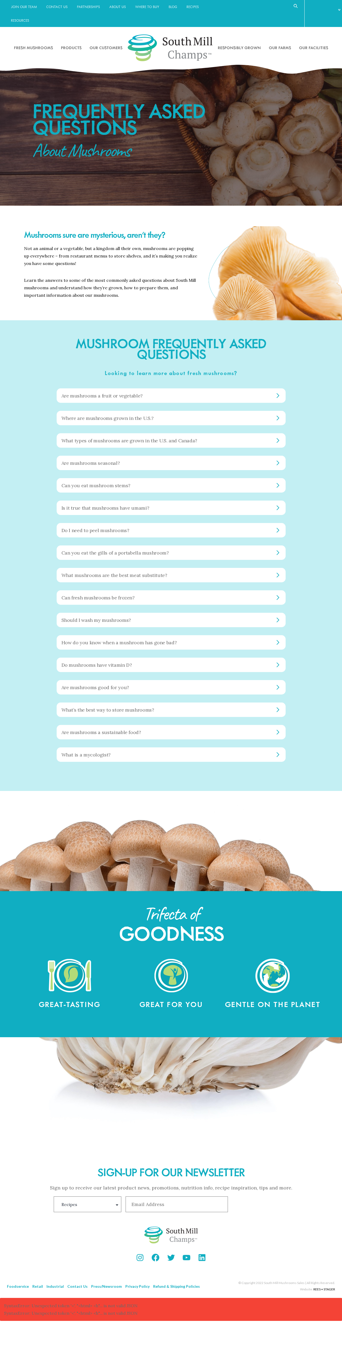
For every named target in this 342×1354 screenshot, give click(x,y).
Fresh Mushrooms (33, 47)
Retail (37, 1286)
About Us (117, 7)
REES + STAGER (324, 1289)
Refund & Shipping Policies (176, 1286)
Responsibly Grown (239, 47)
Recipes (192, 7)
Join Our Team (24, 7)
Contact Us (57, 7)
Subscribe (260, 1204)
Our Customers (106, 47)
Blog (173, 7)
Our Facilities (313, 47)
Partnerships (88, 7)
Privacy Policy (137, 1286)
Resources (20, 20)
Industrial (55, 1286)
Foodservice (18, 1286)
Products (71, 47)
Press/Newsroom (106, 1286)
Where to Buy (147, 7)
